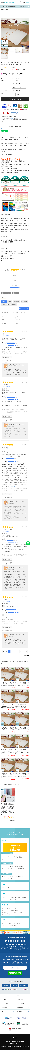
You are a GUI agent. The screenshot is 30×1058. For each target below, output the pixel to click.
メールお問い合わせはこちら (15, 968)
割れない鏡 (17, 897)
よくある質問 (5, 1003)
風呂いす (4, 908)
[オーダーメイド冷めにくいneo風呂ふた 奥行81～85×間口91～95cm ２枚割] (22, 719)
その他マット (21, 887)
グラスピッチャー (18, 923)
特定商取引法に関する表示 (18, 1041)
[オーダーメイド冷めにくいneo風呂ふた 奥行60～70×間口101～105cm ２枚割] (22, 741)
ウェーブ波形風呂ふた (19, 857)
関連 (16, 899)
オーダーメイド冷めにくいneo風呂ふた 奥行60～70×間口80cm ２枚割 (22, 706)
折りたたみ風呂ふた (7, 857)
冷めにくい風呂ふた (7, 859)
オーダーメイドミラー (7, 897)
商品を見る (12, 820)
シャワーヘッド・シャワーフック (10, 910)
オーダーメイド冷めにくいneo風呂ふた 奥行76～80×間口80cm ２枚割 (22, 775)
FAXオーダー (5, 1011)
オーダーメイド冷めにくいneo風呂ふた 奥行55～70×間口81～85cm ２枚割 (22, 684)
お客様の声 (4, 1007)
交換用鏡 (24, 897)
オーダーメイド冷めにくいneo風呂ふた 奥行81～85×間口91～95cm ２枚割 (22, 728)
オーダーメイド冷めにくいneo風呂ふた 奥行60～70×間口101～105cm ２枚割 (22, 751)
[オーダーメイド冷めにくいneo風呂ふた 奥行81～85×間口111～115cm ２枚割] (8, 741)
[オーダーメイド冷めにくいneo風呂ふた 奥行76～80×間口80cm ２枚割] (22, 765)
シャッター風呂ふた (7, 856)
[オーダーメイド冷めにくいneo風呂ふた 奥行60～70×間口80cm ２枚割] (22, 696)
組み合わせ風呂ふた (18, 856)
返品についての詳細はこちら (8, 129)
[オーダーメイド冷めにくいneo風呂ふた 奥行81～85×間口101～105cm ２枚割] (8, 765)
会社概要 (4, 999)
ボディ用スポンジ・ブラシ (8, 912)
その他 (10, 914)
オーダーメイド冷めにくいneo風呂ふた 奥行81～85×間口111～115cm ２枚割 (8, 751)
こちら (11, 118)
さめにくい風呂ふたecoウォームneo (11, 870)
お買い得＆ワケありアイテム (9, 925)
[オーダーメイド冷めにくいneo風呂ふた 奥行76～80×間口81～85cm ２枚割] (8, 696)
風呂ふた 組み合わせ (7, 12)
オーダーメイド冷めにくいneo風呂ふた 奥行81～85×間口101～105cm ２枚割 (8, 775)
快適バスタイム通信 (6, 996)
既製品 (12, 899)
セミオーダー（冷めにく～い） (21, 12)
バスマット (19, 912)
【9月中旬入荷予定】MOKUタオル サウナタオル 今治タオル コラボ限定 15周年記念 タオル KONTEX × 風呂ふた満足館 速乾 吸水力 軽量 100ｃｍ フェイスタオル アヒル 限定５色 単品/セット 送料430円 (7, 809)
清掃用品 (4, 914)
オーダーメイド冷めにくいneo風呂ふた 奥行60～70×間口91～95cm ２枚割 (7, 728)
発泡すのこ (5, 887)
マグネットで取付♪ (7, 923)
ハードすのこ (12, 887)
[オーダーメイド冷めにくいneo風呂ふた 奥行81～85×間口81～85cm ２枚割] (8, 674)
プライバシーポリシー (15, 1043)
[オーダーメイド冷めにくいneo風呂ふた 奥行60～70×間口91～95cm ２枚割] (8, 719)
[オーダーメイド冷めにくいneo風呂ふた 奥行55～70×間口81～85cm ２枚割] (22, 674)
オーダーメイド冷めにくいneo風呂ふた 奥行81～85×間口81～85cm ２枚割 (7, 684)
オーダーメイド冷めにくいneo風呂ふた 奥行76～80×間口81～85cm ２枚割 (7, 706)
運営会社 (8, 1041)
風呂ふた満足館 (4, 10)
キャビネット (5, 899)
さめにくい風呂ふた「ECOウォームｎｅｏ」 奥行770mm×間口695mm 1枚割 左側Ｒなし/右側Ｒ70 (14, 411)
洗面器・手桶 (11, 908)
